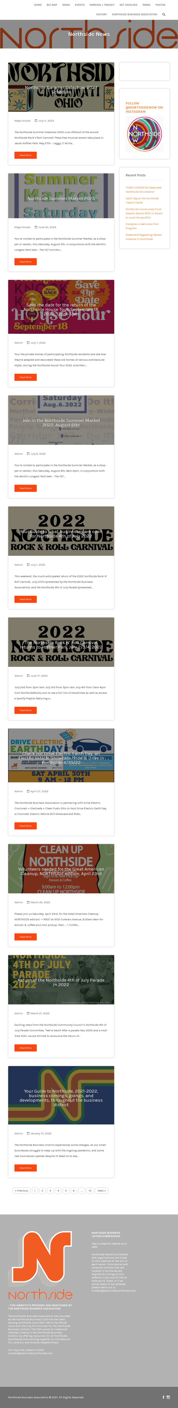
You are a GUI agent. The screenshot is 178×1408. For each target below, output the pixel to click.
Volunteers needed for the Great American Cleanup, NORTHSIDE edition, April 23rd (61, 871)
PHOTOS (160, 4)
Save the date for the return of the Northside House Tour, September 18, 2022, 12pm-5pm (61, 309)
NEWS (66, 4)
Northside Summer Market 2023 (61, 198)
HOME (38, 4)
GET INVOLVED (128, 4)
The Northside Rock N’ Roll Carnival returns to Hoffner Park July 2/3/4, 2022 (61, 645)
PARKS (147, 4)
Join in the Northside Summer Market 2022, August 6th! (61, 423)
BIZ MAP (52, 4)
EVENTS (80, 4)
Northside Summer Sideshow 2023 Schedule (61, 90)
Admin (18, 342)
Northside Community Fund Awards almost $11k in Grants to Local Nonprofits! (144, 213)
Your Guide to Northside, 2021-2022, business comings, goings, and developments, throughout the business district (61, 1097)
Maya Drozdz (22, 120)
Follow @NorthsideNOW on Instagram (168, 1397)
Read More (25, 155)
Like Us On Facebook (163, 1397)
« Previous (21, 1190)
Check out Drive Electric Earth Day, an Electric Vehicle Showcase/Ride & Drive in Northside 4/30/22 (61, 758)
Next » (102, 1190)
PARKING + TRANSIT (102, 4)
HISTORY (101, 14)
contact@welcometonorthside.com (30, 1353)
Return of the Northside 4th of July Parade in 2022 (61, 982)
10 (90, 1190)
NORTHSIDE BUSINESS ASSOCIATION (134, 14)
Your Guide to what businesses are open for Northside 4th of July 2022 (61, 534)
